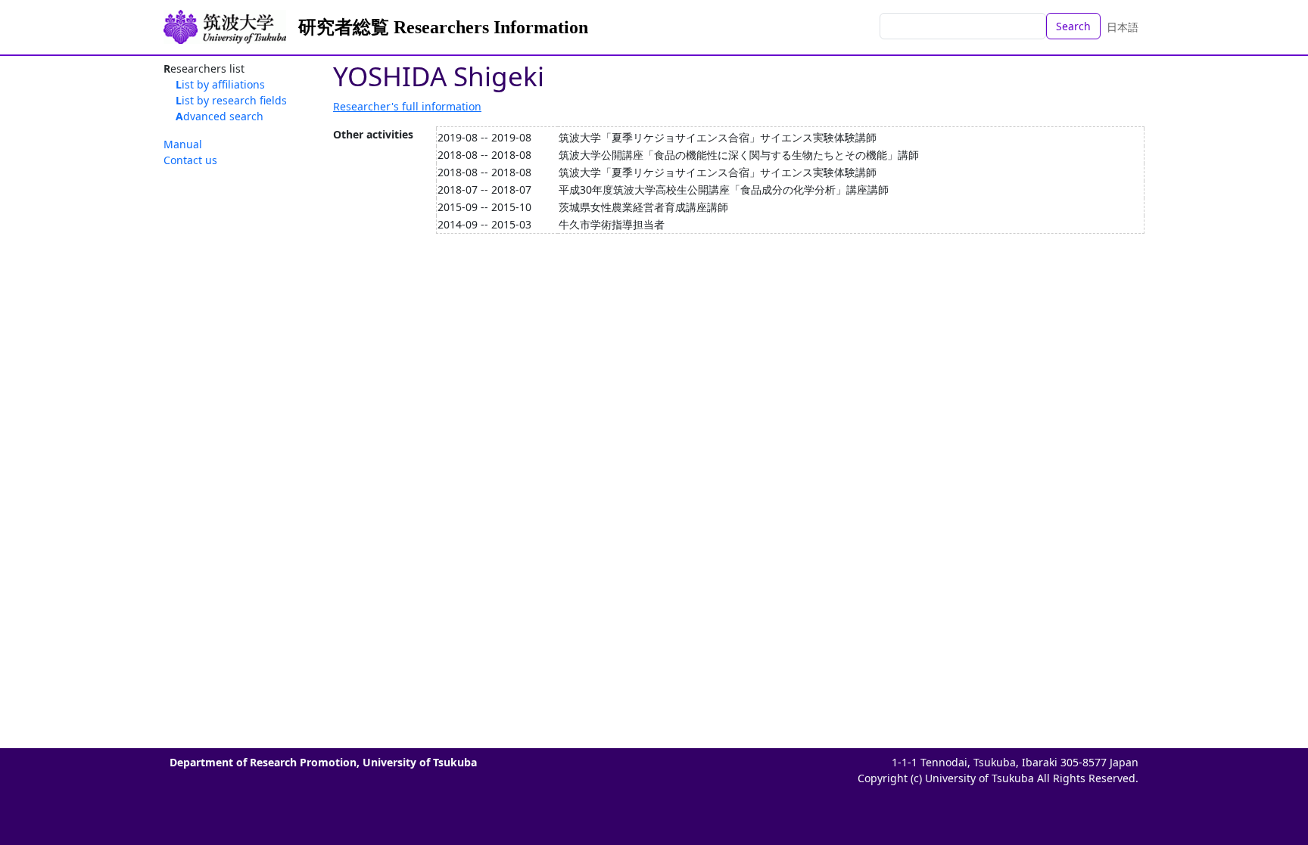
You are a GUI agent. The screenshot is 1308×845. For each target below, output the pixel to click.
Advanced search (219, 116)
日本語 (1122, 27)
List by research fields (231, 100)
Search (1073, 26)
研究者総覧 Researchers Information (443, 27)
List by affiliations (220, 84)
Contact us (190, 160)
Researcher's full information (407, 106)
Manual (183, 144)
